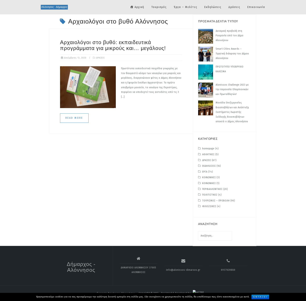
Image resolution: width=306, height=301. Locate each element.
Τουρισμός (159, 7)
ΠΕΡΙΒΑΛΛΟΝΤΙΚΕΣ (212, 189)
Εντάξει (260, 297)
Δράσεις (234, 7)
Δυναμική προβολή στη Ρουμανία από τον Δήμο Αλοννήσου (229, 35)
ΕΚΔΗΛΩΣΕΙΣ (209, 165)
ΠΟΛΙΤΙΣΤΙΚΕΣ (209, 194)
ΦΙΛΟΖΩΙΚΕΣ (209, 206)
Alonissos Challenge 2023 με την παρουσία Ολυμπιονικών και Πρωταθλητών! (232, 89)
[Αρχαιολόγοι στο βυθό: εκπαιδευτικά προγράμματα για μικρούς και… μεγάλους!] (88, 87)
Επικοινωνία (256, 7)
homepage (208, 148)
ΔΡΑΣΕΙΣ (100, 57)
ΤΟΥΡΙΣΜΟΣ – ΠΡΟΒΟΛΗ (216, 200)
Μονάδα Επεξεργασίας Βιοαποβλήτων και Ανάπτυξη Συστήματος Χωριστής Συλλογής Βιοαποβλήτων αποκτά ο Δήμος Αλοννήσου (232, 112)
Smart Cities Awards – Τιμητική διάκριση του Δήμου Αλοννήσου (232, 53)
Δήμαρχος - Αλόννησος (81, 267)
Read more (74, 117)
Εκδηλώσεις (212, 7)
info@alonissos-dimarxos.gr (183, 269)
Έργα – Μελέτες (185, 7)
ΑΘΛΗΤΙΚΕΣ (208, 154)
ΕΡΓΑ (204, 171)
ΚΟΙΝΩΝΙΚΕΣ (209, 177)
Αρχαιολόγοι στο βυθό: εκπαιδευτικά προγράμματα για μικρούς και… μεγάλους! (113, 45)
